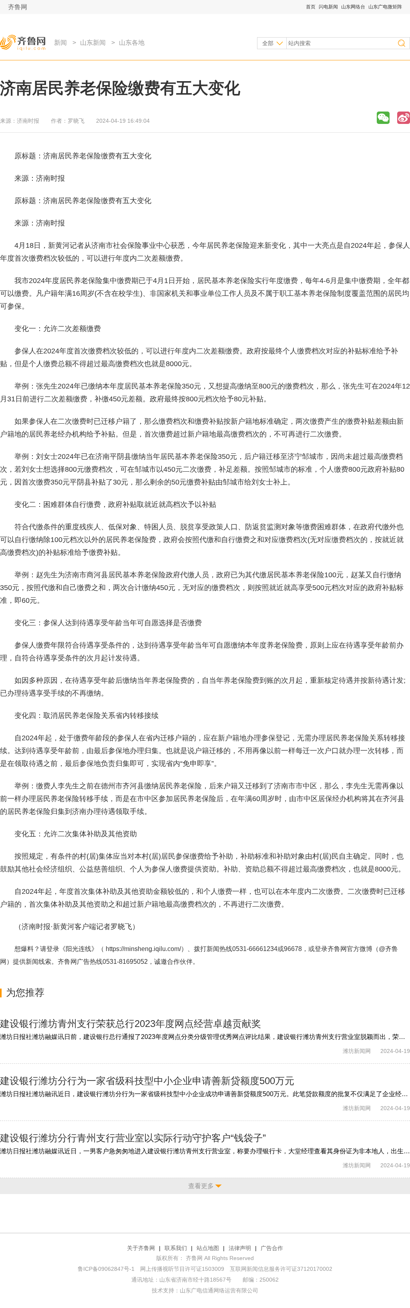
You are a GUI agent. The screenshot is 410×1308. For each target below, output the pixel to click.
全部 (267, 43)
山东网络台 (353, 7)
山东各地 (132, 42)
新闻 (60, 42)
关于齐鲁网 (141, 1248)
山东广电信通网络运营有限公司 (219, 1290)
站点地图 (208, 1248)
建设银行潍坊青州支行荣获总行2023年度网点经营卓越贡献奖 (130, 1023)
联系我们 (176, 1248)
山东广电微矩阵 (385, 7)
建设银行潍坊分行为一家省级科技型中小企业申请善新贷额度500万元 (147, 1080)
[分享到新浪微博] (403, 118)
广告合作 (272, 1248)
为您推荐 (25, 992)
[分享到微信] (383, 118)
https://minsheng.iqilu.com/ (143, 948)
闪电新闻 (328, 7)
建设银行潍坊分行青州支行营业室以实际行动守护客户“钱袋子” (133, 1138)
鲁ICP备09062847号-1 (106, 1269)
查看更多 (201, 1185)
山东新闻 (93, 42)
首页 (311, 7)
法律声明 (240, 1248)
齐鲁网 (17, 7)
